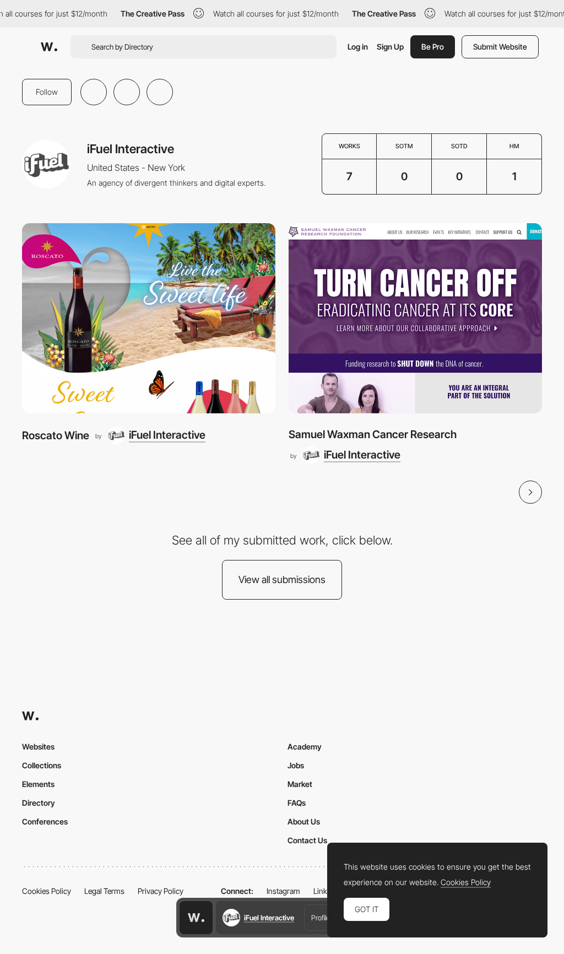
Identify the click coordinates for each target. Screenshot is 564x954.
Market (300, 784)
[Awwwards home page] (196, 917)
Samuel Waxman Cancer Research (373, 434)
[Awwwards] (49, 46)
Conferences (45, 821)
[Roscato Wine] (148, 318)
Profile (320, 917)
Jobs (296, 765)
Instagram (283, 891)
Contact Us (307, 840)
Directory (38, 802)
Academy (305, 746)
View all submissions (282, 579)
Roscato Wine (55, 435)
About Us (304, 821)
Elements (38, 784)
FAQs (297, 802)
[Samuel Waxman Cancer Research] (415, 318)
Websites (38, 746)
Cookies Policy (46, 891)
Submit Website (500, 46)
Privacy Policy (160, 891)
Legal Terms (104, 891)
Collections (41, 765)
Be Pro (432, 46)
